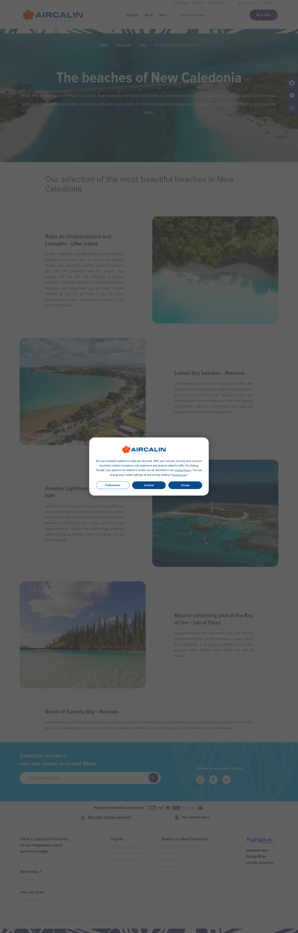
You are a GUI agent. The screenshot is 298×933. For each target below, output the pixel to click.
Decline (149, 485)
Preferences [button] (179, 475)
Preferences (112, 485)
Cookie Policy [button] (183, 470)
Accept (185, 485)
